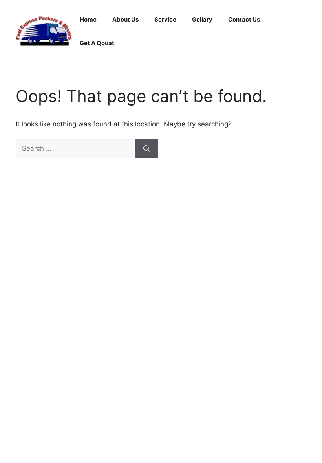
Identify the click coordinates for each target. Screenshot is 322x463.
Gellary (202, 19)
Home (88, 19)
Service (165, 19)
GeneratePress (236, 193)
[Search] (146, 148)
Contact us (244, 19)
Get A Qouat (97, 43)
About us (125, 19)
